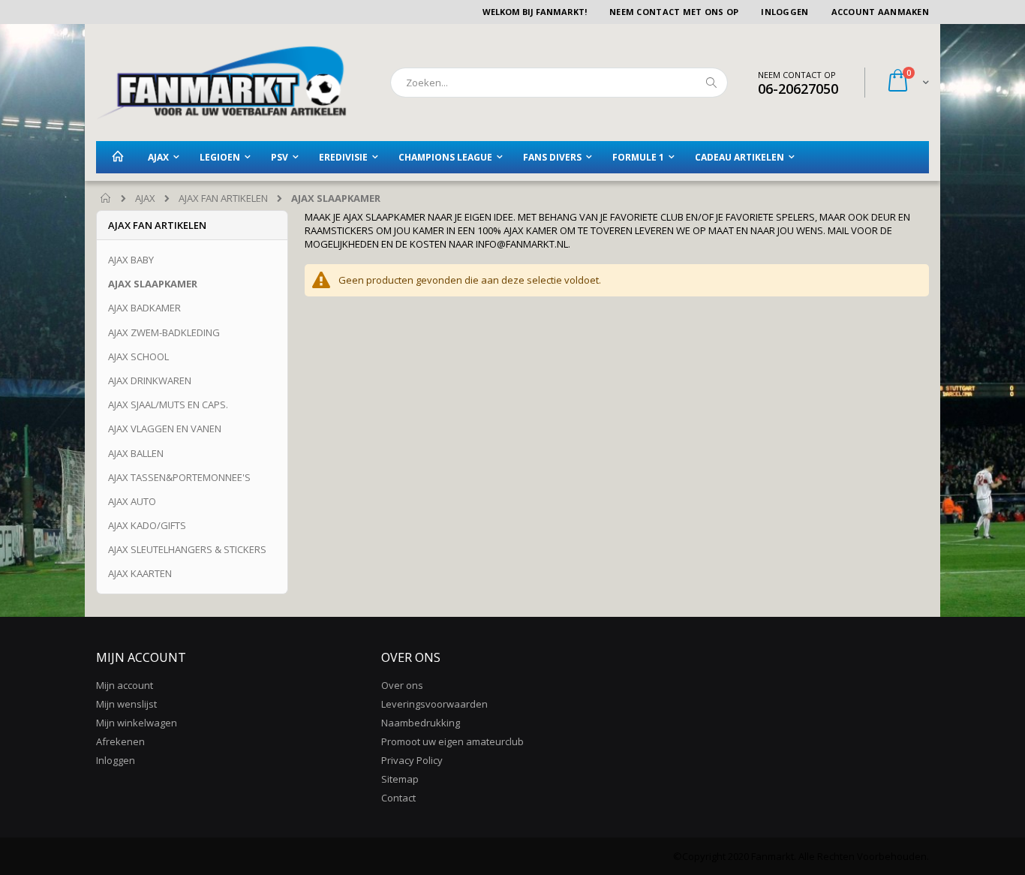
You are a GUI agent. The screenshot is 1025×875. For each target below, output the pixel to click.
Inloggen (784, 11)
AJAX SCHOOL (138, 356)
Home (106, 199)
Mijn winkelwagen (136, 722)
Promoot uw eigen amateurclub (452, 741)
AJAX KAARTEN (140, 573)
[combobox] (559, 83)
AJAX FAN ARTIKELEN (223, 198)
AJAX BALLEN (136, 453)
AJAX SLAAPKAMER (152, 283)
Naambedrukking (420, 722)
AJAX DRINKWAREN (149, 380)
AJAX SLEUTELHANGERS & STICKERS (187, 549)
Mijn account (124, 685)
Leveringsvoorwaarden (434, 704)
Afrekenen (120, 741)
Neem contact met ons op (673, 11)
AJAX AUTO (132, 501)
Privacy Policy (412, 760)
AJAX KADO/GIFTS (147, 525)
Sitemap (400, 779)
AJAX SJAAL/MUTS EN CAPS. (168, 404)
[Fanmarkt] (221, 82)
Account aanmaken (880, 11)
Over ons (402, 685)
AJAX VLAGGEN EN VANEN (164, 428)
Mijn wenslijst (126, 704)
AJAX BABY (131, 259)
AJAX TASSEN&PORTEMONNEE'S (179, 477)
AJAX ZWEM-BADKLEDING (164, 332)
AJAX (145, 198)
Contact (398, 797)
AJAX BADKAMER (144, 307)
